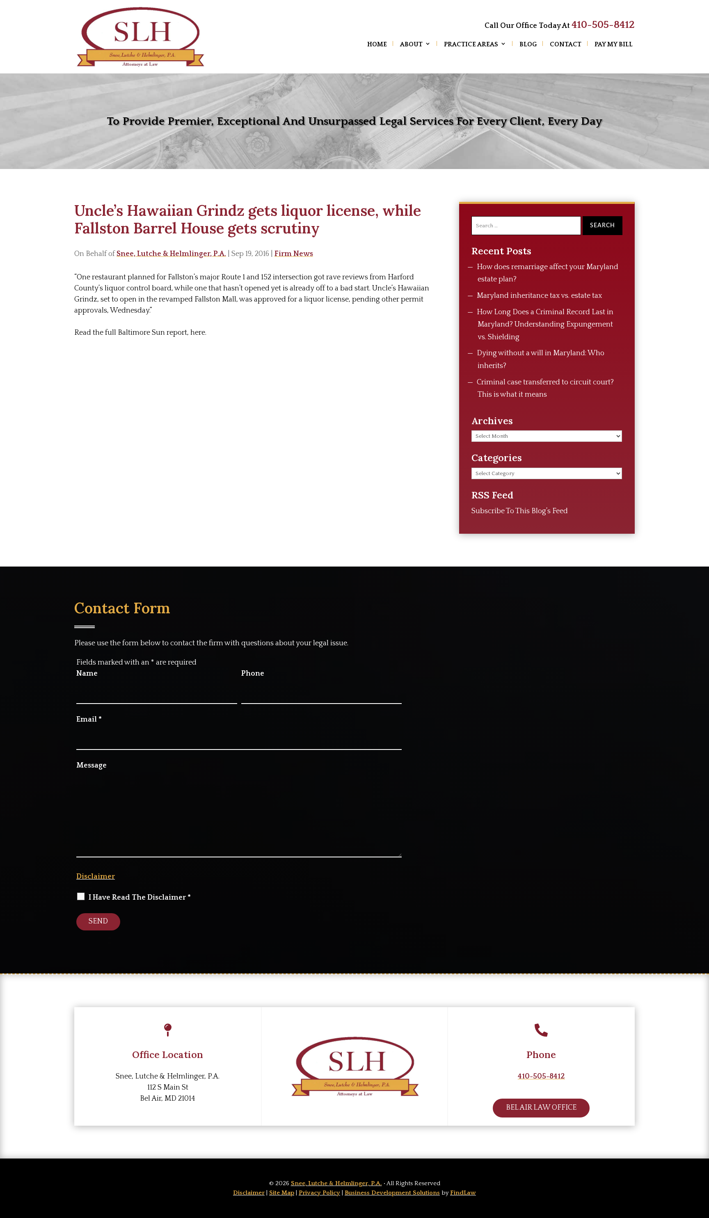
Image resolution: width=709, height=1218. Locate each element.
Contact (565, 44)
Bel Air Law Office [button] (541, 1108)
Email (89, 719)
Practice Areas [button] (471, 44)
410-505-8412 (603, 25)
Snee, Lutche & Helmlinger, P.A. (171, 254)
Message (91, 765)
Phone (252, 674)
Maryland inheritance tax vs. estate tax (539, 296)
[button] (701, 1158)
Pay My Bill (614, 44)
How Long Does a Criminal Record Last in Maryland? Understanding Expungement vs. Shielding (545, 324)
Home (377, 44)
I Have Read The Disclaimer (140, 898)
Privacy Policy (319, 1192)
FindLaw (463, 1192)
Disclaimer (95, 877)
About (411, 44)
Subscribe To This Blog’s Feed (519, 511)
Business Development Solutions (392, 1192)
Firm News (293, 254)
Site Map (281, 1192)
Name (87, 674)
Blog (528, 44)
